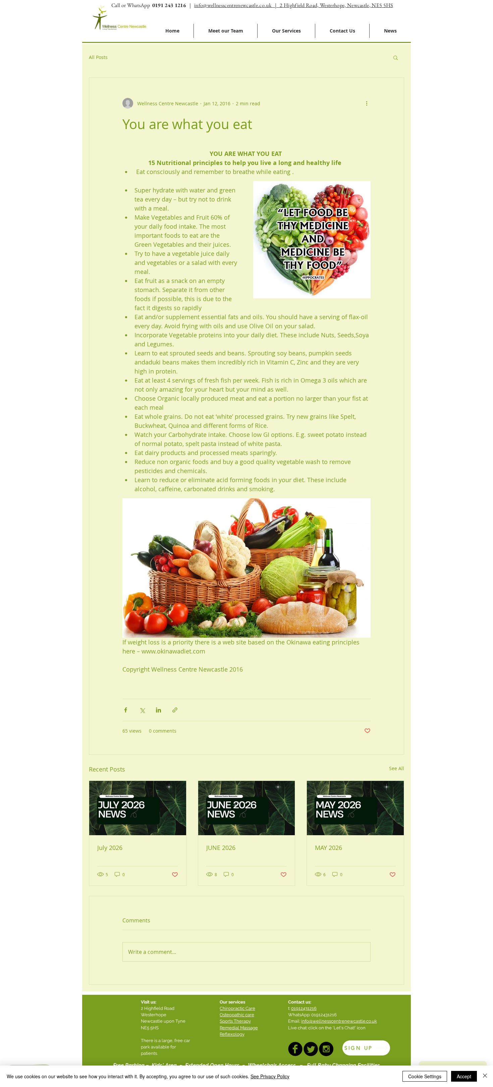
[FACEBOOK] (295, 1049)
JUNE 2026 (220, 848)
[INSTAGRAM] (326, 1049)
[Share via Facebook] (125, 710)
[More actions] (367, 103)
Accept (464, 1076)
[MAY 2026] (355, 808)
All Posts (98, 57)
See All (396, 768)
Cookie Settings (424, 1076)
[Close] (485, 1076)
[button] (395, 57)
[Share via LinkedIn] (158, 710)
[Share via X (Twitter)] (142, 710)
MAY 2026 (328, 848)
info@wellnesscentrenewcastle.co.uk (339, 1021)
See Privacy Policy (270, 1076)
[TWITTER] (311, 1049)
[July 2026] (137, 808)
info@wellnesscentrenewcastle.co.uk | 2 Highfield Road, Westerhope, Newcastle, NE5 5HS (293, 5)
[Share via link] (175, 710)
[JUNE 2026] (246, 808)
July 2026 (109, 848)
